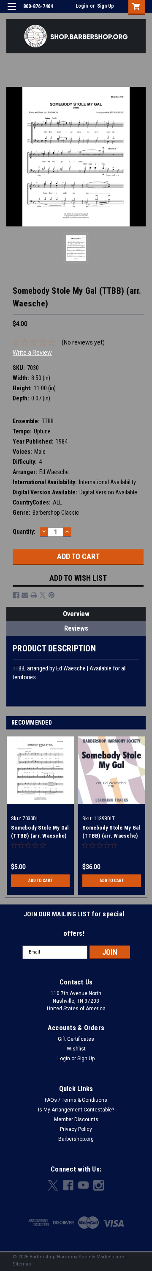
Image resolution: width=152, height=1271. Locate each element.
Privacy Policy (76, 1129)
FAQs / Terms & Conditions (76, 1100)
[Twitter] (42, 595)
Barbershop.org (76, 1139)
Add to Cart (40, 880)
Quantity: (24, 531)
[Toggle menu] (11, 11)
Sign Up (105, 6)
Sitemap (22, 1264)
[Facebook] (16, 595)
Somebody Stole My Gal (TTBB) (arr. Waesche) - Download (40, 835)
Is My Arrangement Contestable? (76, 1110)
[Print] (33, 595)
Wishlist (76, 1049)
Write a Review (32, 352)
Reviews (76, 628)
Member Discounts (76, 1119)
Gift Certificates (76, 1039)
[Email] (25, 595)
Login (82, 6)
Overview (76, 614)
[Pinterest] (51, 595)
